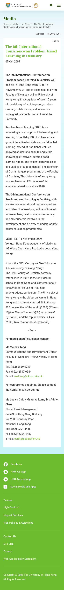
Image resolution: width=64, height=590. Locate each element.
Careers (7, 500)
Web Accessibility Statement (19, 558)
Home (6, 24)
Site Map (8, 543)
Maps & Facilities (13, 515)
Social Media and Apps (23, 486)
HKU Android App (21, 479)
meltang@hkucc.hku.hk (28, 376)
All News (26, 24)
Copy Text (55, 34)
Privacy (7, 551)
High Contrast (11, 507)
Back (56, 41)
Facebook (16, 464)
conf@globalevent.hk (27, 438)
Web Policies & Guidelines (18, 522)
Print (41, 34)
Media (15, 24)
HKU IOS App (18, 471)
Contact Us (9, 536)
